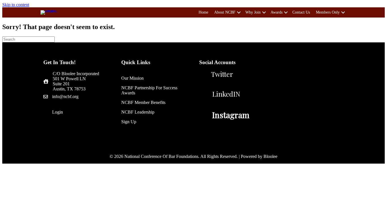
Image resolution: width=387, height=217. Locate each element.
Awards (276, 12)
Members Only (328, 12)
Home (203, 12)
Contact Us (301, 12)
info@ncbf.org (65, 96)
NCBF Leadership (137, 112)
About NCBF (224, 12)
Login (57, 112)
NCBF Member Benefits (143, 102)
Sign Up (128, 121)
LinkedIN (226, 93)
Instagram (230, 115)
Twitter (222, 74)
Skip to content (15, 4)
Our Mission (132, 78)
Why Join (253, 12)
